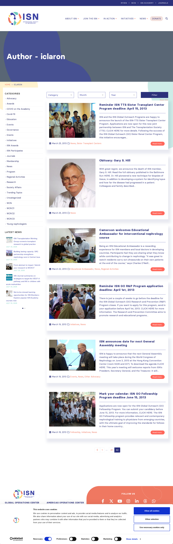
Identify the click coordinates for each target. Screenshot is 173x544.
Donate (156, 18)
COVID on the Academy (18, 109)
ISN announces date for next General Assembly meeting (127, 343)
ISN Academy (146, 3)
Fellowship (75, 432)
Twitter (111, 501)
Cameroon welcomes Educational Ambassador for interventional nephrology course (131, 233)
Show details (132, 539)
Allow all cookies (151, 511)
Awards (10, 103)
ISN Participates (15, 150)
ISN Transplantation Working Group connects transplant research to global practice (25, 241)
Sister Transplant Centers (89, 143)
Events (73, 376)
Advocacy (11, 98)
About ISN (71, 18)
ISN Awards (12, 145)
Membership (13, 161)
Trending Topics (14, 192)
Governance (13, 130)
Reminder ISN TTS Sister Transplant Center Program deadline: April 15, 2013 (131, 106)
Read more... (157, 143)
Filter (154, 94)
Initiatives (127, 18)
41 (112, 449)
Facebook (103, 501)
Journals (163, 3)
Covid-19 (11, 114)
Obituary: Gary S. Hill (114, 160)
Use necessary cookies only (152, 527)
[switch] (72, 539)
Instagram (128, 501)
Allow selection (152, 519)
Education (11, 119)
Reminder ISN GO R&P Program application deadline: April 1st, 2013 (131, 288)
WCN (133, 3)
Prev (97, 450)
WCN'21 (10, 208)
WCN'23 (11, 218)
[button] (23, 308)
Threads (145, 501)
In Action (109, 18)
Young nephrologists (17, 224)
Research (11, 182)
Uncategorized (14, 197)
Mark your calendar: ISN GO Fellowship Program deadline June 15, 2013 (128, 395)
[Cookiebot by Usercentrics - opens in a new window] (16, 539)
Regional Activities (110, 269)
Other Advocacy (92, 376)
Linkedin (136, 501)
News (143, 18)
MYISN (124, 3)
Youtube (119, 501)
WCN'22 (11, 213)
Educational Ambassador (81, 269)
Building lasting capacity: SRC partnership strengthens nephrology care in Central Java (27, 254)
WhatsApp (153, 501)
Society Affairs (14, 187)
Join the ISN (90, 18)
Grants (10, 135)
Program (11, 171)
